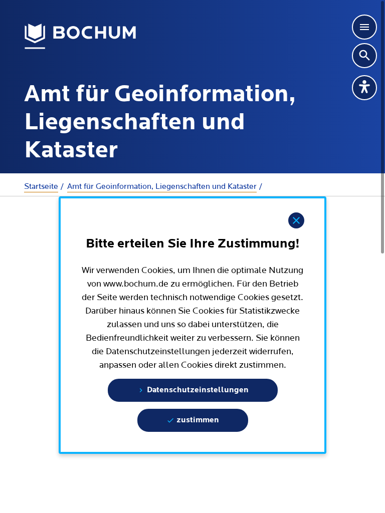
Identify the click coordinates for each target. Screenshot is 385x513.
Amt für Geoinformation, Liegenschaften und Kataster (162, 186)
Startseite (41, 186)
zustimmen (196, 420)
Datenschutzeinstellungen (197, 390)
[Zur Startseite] (80, 36)
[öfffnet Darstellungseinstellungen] (364, 87)
